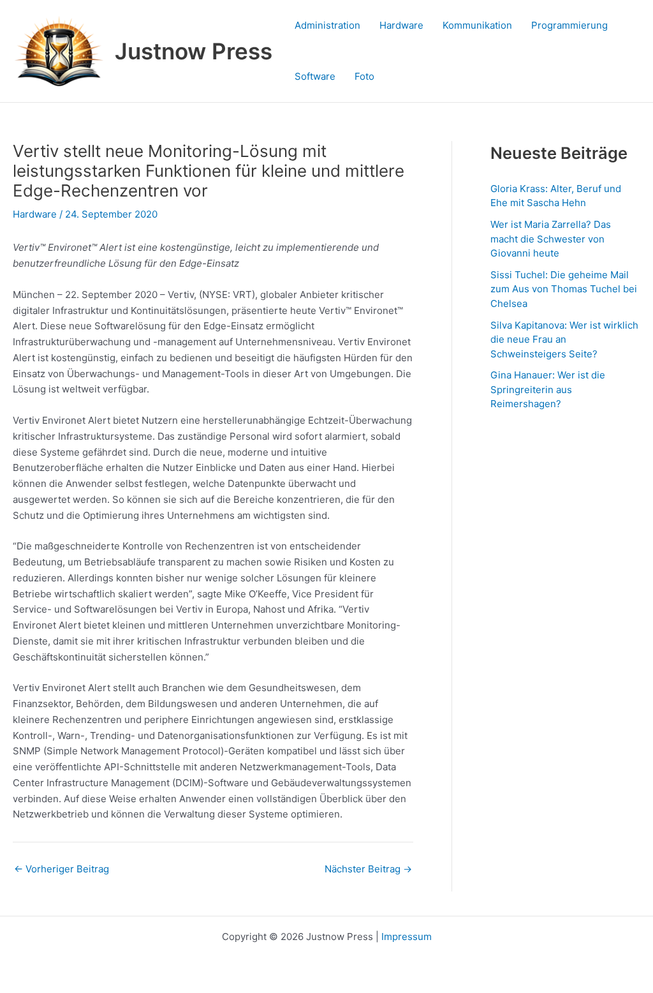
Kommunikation (477, 25)
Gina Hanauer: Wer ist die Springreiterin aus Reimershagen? (547, 389)
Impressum (406, 936)
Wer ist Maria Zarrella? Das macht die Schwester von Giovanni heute (550, 238)
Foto (364, 76)
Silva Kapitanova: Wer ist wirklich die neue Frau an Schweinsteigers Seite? (564, 339)
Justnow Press (193, 51)
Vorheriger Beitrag (61, 869)
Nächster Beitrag (368, 869)
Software (315, 76)
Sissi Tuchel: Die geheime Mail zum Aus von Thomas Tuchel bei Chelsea (563, 289)
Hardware (401, 25)
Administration (327, 25)
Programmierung (569, 25)
